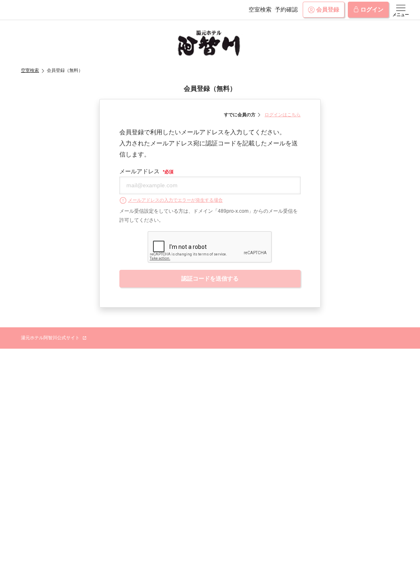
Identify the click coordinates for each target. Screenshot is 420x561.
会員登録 (327, 9)
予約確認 (286, 9)
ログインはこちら (283, 114)
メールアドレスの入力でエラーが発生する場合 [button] (175, 200)
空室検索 (260, 9)
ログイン (372, 9)
